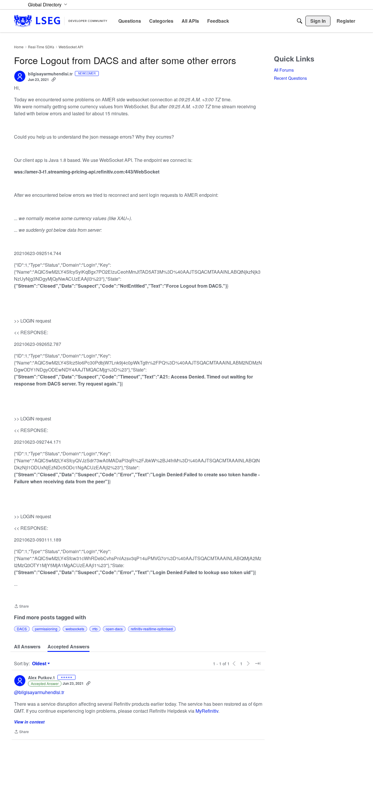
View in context (29, 722)
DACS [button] (22, 628)
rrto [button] (95, 628)
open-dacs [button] (114, 628)
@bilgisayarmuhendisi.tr (39, 692)
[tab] (27, 647)
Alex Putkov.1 (41, 677)
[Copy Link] (53, 79)
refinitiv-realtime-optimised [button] (152, 628)
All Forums (284, 70)
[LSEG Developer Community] (60, 21)
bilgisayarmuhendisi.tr (50, 74)
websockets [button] (75, 628)
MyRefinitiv (207, 710)
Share (21, 607)
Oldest (40, 663)
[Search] (299, 21)
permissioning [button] (46, 628)
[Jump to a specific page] (257, 663)
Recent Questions (290, 78)
